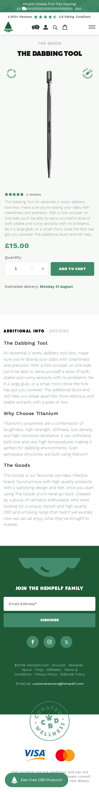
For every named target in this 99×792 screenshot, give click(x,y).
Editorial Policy (72, 674)
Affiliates (54, 670)
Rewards (76, 665)
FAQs (39, 670)
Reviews (59, 331)
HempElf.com (38, 665)
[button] (55, 27)
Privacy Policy (46, 674)
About (27, 670)
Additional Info (24, 331)
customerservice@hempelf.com (58, 684)
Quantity (13, 257)
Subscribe (49, 620)
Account (58, 665)
